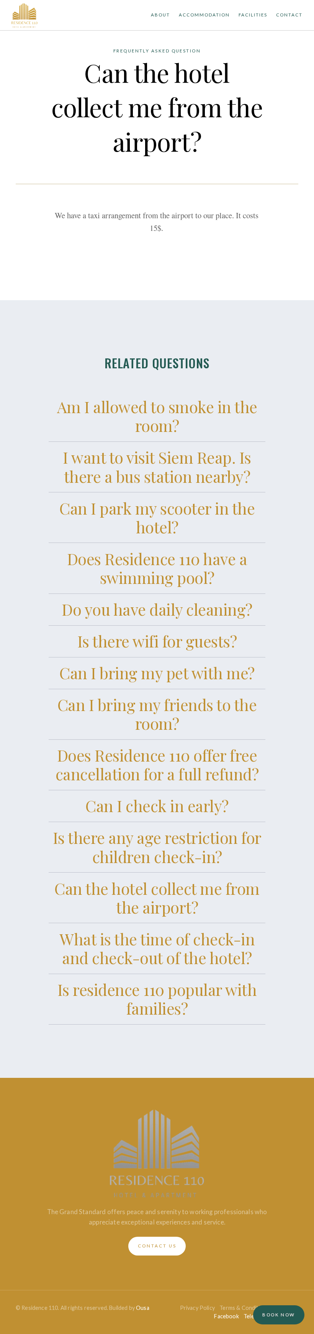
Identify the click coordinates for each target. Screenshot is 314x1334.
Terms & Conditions (244, 1308)
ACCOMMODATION (204, 14)
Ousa (142, 1308)
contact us (157, 1245)
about (160, 14)
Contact (289, 14)
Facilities (253, 14)
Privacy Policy (197, 1308)
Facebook (226, 1316)
